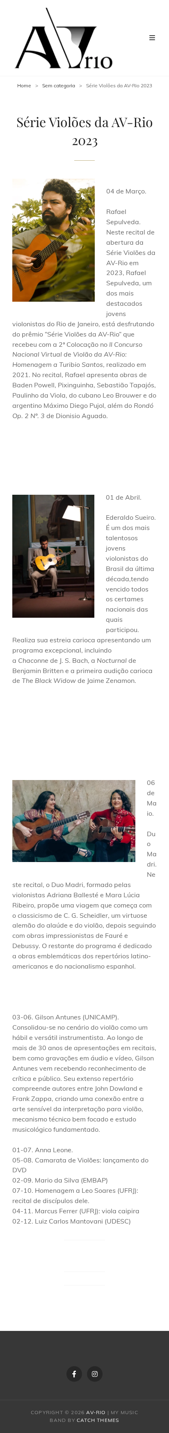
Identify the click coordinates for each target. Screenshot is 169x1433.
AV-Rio (95, 1412)
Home (24, 85)
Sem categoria (58, 85)
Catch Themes (98, 1420)
